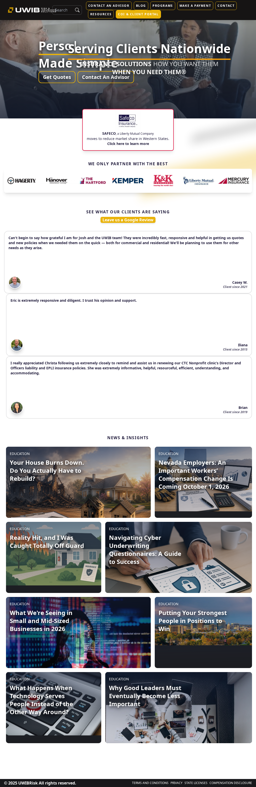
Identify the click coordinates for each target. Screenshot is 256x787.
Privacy (176, 783)
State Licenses (196, 783)
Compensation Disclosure (231, 783)
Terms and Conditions (150, 783)
